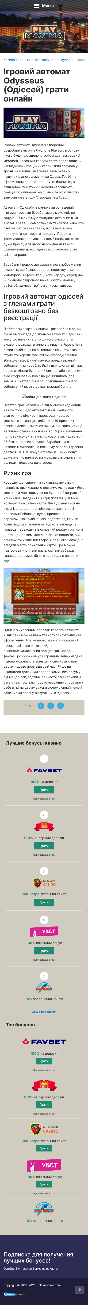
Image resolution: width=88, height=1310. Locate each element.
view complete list (44, 1011)
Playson (64, 60)
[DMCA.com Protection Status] (15, 1294)
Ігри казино (44, 60)
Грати (44, 790)
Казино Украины (17, 60)
